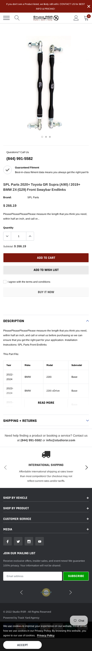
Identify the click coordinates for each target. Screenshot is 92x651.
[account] (76, 17)
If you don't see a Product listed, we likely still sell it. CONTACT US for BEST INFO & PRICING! (45, 6)
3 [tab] (50, 137)
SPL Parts (33, 197)
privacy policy (46, 635)
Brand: (7, 197)
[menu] (6, 18)
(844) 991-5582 (19, 158)
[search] (17, 18)
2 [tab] (46, 137)
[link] (7, 541)
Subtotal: (8, 246)
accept (22, 645)
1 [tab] (42, 137)
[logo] (46, 18)
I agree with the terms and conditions (28, 281)
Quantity (8, 227)
